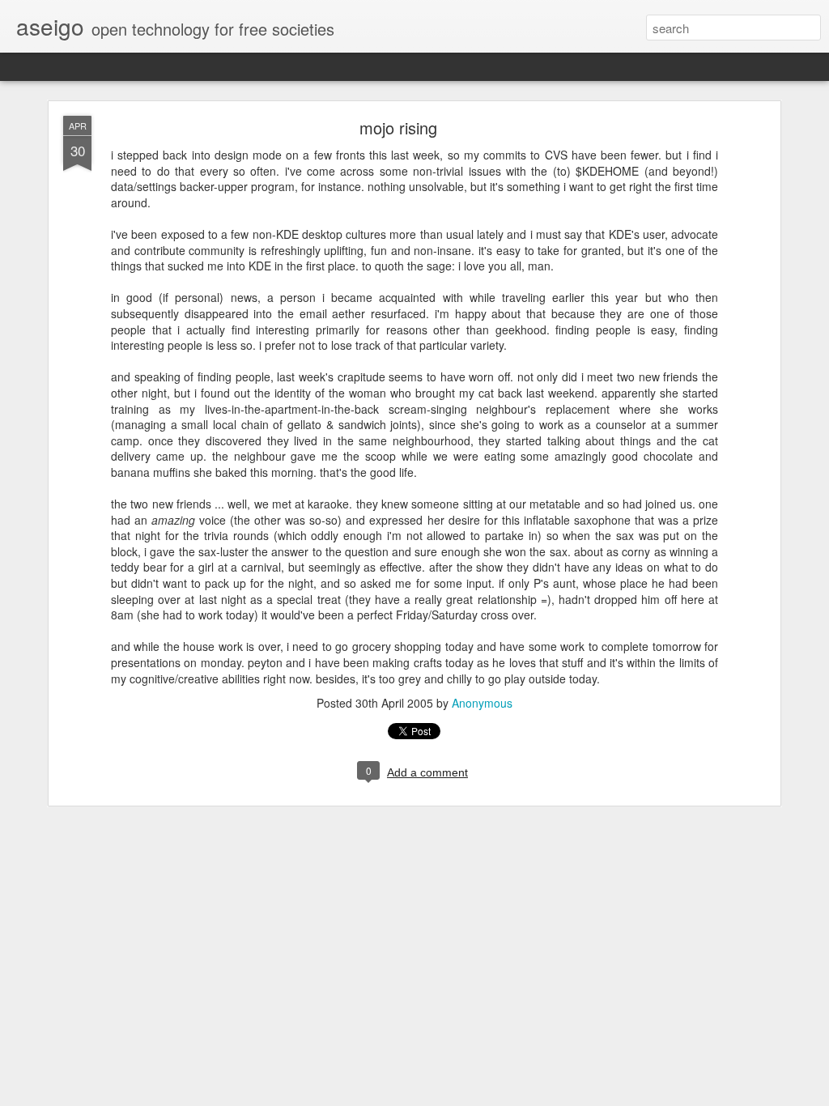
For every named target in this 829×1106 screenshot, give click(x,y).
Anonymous (482, 703)
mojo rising (398, 127)
